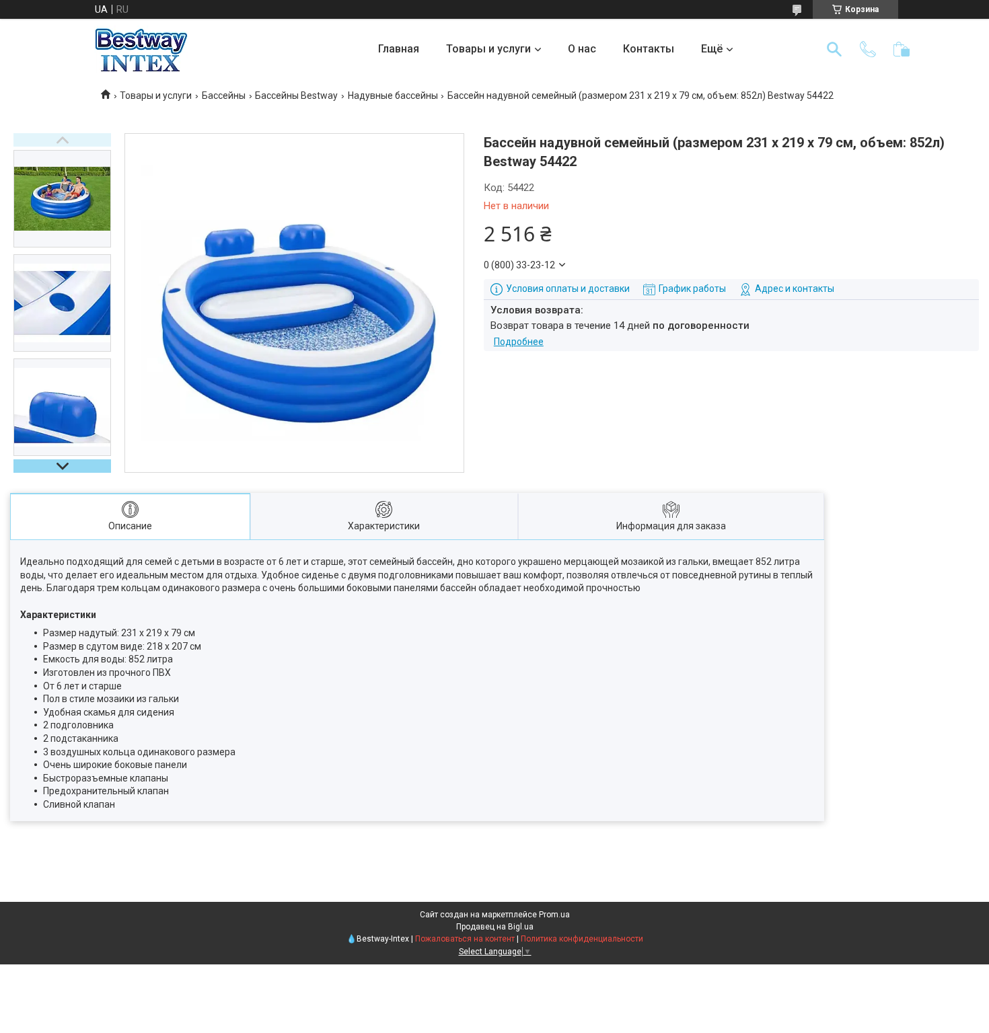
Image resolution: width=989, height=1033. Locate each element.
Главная (398, 48)
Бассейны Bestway (296, 95)
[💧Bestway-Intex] (141, 49)
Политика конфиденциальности (582, 939)
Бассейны (224, 95)
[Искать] (834, 49)
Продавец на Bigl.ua (495, 926)
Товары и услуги (488, 48)
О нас (582, 48)
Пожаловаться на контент (465, 939)
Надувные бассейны (393, 95)
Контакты (648, 48)
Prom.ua (554, 914)
